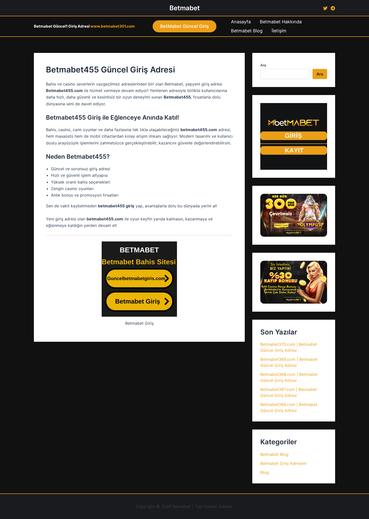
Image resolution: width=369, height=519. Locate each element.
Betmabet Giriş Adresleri (283, 463)
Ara (263, 65)
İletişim (279, 30)
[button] (184, 26)
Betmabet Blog (247, 30)
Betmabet (184, 8)
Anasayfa (241, 21)
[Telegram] (333, 8)
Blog (264, 472)
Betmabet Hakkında (281, 21)
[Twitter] (325, 8)
